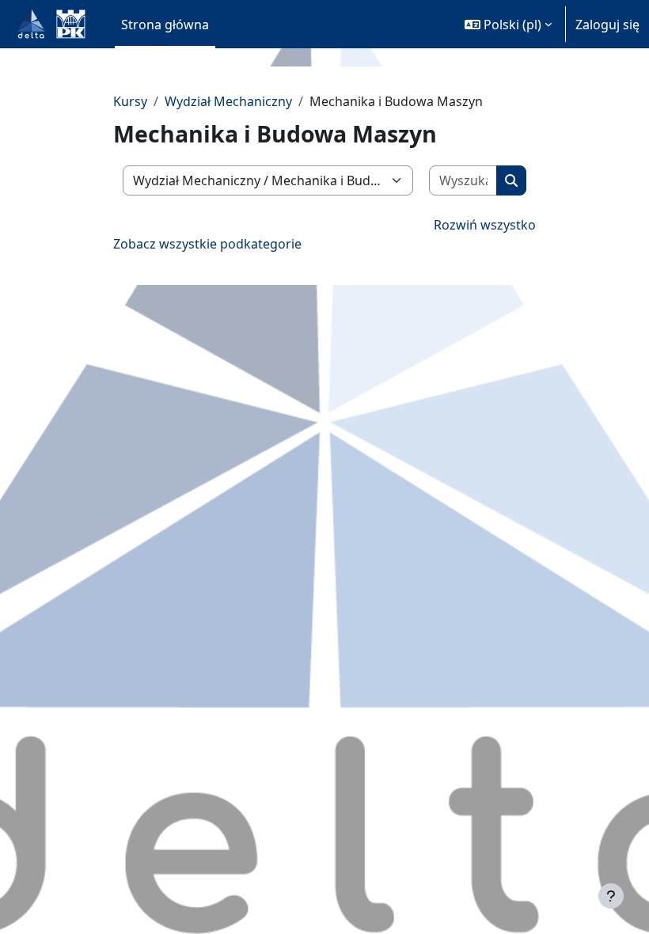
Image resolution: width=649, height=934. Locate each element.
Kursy (130, 101)
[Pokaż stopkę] (611, 896)
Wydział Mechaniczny (228, 101)
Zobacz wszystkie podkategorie (207, 243)
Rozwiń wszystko (485, 225)
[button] (508, 24)
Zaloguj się (607, 24)
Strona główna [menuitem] (165, 24)
